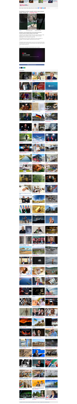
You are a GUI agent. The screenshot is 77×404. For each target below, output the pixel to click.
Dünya (20, 30)
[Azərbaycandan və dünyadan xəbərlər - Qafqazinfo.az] (24, 5)
